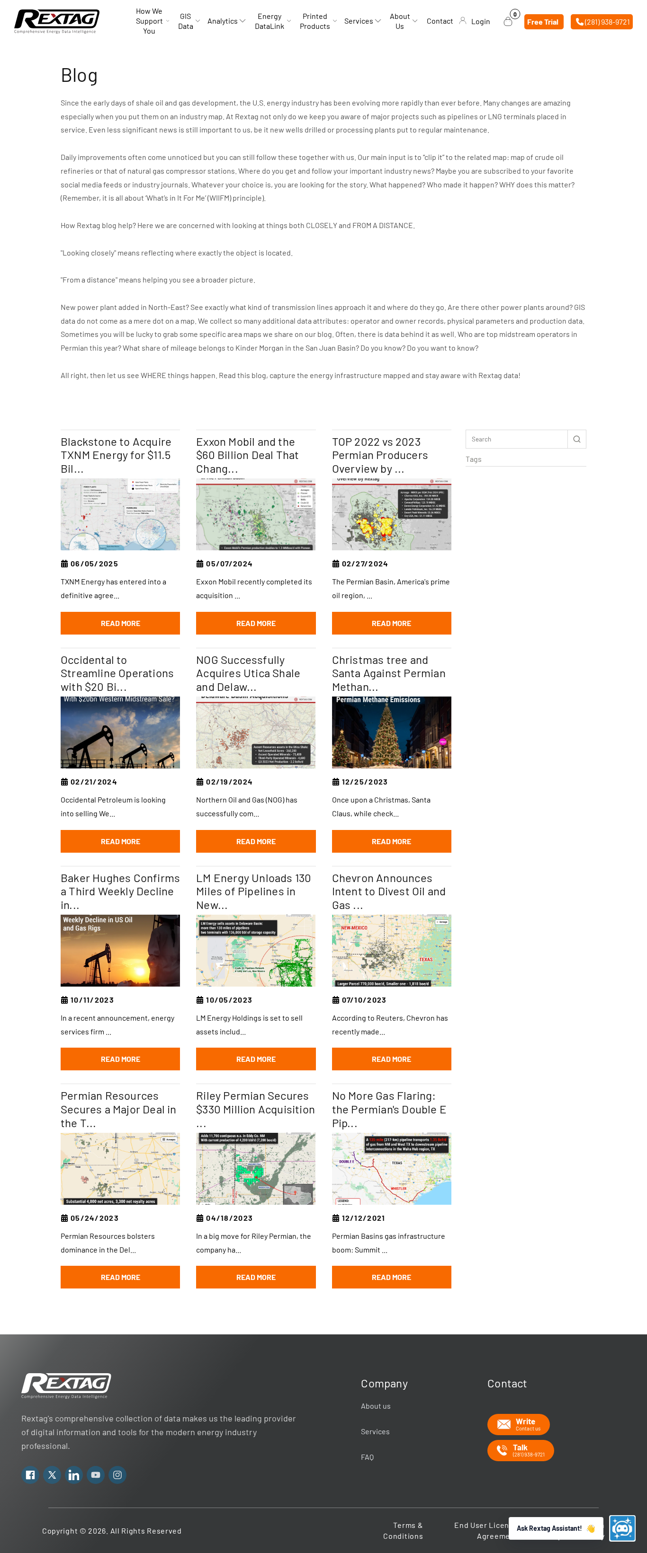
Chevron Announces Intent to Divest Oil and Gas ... (389, 891)
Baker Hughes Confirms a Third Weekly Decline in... (120, 891)
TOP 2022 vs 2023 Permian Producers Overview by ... (380, 455)
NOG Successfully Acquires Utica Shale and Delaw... (248, 673)
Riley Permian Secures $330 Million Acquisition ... (255, 1109)
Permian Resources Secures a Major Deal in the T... (119, 1109)
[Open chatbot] (622, 1528)
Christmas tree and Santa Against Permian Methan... (389, 673)
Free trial (542, 21)
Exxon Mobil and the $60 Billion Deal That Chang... (247, 455)
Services (375, 1431)
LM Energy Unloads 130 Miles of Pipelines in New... (253, 891)
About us (376, 1405)
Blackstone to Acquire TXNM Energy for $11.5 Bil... (116, 455)
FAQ (367, 1456)
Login (480, 21)
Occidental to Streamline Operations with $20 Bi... (117, 673)
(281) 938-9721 (607, 21)
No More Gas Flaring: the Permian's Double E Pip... (389, 1109)
